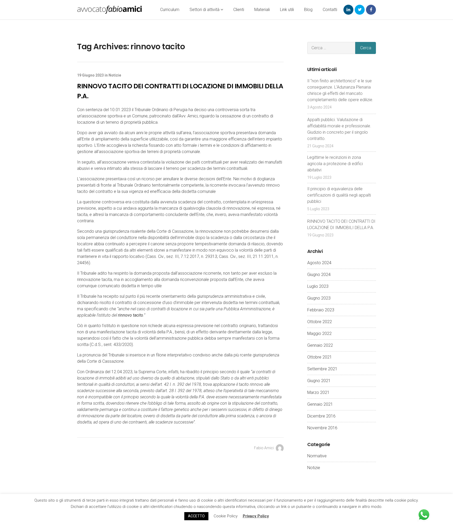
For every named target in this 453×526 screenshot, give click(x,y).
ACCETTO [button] (196, 516)
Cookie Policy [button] (226, 516)
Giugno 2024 (319, 274)
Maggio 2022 (319, 333)
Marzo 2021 (318, 392)
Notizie (115, 75)
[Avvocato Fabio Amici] (109, 9)
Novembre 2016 (322, 427)
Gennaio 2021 (320, 404)
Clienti (238, 9)
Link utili (287, 9)
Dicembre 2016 (321, 416)
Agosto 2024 (319, 262)
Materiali (262, 9)
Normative (317, 455)
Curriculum (169, 9)
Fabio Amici (264, 448)
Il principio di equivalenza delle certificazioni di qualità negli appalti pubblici (339, 195)
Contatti (330, 9)
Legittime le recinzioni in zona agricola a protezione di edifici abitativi (335, 163)
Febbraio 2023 (320, 309)
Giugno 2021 (319, 380)
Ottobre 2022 (319, 321)
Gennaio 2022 (320, 345)
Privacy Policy (256, 516)
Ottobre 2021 (319, 357)
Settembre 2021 (322, 368)
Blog (308, 9)
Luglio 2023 (317, 286)
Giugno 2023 (319, 298)
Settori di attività (205, 9)
